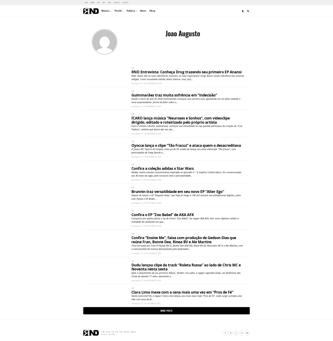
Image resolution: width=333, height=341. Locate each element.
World (117, 11)
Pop (98, 2)
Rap (103, 2)
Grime (92, 2)
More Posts (166, 310)
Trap (109, 2)
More (143, 11)
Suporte (125, 2)
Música (105, 11)
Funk (86, 2)
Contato (117, 2)
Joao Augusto (135, 83)
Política (131, 11)
